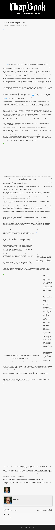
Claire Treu (6, 25)
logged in (11, 517)
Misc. (14, 25)
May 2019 (11, 25)
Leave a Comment (24, 25)
